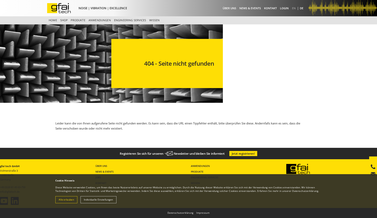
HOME (53, 20)
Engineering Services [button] (130, 20)
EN (294, 8)
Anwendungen (200, 166)
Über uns (229, 8)
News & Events (250, 8)
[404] (62, 8)
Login (284, 8)
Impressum (203, 212)
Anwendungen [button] (100, 20)
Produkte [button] (78, 20)
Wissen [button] (154, 20)
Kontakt (270, 8)
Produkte (197, 171)
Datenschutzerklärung (305, 191)
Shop (64, 20)
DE (301, 8)
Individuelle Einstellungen (98, 199)
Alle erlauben (66, 199)
